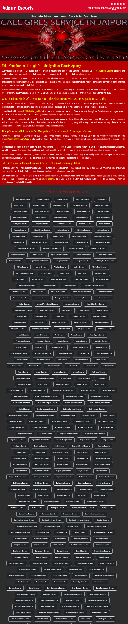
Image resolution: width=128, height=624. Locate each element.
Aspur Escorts (41, 372)
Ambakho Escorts (40, 298)
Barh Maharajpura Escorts (97, 600)
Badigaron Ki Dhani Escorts (18, 415)
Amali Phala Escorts (58, 279)
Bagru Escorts (82, 452)
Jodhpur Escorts (59, 205)
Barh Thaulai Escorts (99, 613)
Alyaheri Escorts (101, 273)
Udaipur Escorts (103, 211)
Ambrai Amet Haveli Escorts (47, 304)
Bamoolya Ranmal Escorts (20, 532)
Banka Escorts (58, 545)
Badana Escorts (109, 390)
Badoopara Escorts (36, 421)
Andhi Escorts (24, 335)
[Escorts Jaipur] (20, 8)
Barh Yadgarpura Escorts (20, 619)
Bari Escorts (85, 619)
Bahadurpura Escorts (41, 458)
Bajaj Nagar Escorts (63, 471)
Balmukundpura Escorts (95, 502)
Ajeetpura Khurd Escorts (52, 248)
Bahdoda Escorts (63, 458)
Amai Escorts (19, 279)
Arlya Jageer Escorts (104, 353)
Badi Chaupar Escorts (97, 409)
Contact (94, 16)
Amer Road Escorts (47, 310)
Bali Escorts (82, 495)
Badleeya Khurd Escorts (45, 415)
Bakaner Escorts (85, 477)
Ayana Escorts (82, 384)
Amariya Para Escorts (27, 286)
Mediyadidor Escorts (104, 70)
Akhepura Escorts (82, 261)
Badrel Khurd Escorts (82, 421)
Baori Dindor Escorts (16, 563)
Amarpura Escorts (49, 286)
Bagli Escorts (59, 446)
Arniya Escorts (22, 360)
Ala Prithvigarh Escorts (24, 273)
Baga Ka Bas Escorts (85, 427)
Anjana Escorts (76, 335)
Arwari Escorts (101, 360)
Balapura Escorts (86, 489)
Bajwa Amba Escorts (64, 477)
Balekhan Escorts (63, 495)
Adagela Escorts (20, 230)
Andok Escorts (41, 335)
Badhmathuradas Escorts (72, 409)
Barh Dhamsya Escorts (24, 600)
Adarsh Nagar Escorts (42, 230)
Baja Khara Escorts (42, 471)
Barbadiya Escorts (80, 582)
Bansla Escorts (62, 551)
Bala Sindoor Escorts (64, 489)
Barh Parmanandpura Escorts (97, 606)
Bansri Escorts (81, 551)
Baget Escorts (108, 440)
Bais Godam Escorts (102, 464)
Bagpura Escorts (104, 446)
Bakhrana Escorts (41, 483)
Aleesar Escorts (46, 273)
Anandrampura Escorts (40, 329)
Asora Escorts (23, 372)
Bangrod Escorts (102, 539)
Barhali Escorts (42, 619)
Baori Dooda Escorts (39, 563)
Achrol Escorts (104, 224)
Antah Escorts (63, 341)
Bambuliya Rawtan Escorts (27, 526)
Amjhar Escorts (102, 310)
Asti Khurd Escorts (23, 378)
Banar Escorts (61, 532)
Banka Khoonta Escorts (79, 545)
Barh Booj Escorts (49, 594)
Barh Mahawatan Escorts (24, 606)
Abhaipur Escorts (60, 218)
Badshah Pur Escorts (17, 427)
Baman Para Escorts (26, 514)
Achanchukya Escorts (63, 224)
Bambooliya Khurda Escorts (79, 520)
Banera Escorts (21, 539)
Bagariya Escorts (107, 427)
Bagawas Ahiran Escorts (69, 434)
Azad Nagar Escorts (15, 390)
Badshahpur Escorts (39, 427)
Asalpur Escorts (15, 366)
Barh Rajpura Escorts (24, 613)
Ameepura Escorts (72, 304)
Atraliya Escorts (84, 378)
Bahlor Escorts (82, 458)
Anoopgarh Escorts (23, 341)
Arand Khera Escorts (80, 347)
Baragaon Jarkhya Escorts (104, 576)
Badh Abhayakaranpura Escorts (46, 397)
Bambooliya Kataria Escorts (24, 520)
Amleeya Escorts (40, 316)
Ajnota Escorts (38, 255)
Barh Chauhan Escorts (98, 594)
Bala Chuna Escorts (17, 489)
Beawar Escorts (62, 199)
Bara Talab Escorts (60, 576)
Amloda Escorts (20, 323)
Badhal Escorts (24, 409)
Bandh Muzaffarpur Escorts (103, 532)
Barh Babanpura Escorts (56, 588)
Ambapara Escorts (61, 298)
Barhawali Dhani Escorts (64, 619)
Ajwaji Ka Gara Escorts (59, 255)
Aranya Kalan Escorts (19, 353)
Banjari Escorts (39, 545)
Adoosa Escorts (103, 230)
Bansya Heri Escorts (83, 557)
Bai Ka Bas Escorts (20, 464)
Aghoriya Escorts (38, 236)
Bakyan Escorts (104, 483)
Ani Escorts (59, 335)
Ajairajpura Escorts (103, 242)
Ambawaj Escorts (82, 298)
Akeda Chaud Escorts (83, 255)
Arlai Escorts (84, 353)
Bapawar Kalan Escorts (27, 569)
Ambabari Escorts (105, 292)
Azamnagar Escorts (38, 390)
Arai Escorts (39, 347)
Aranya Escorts (101, 347)
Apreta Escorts (21, 347)
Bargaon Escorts (15, 588)
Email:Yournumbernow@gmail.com (106, 8)
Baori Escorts (104, 557)
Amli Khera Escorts (79, 316)
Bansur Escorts (42, 557)
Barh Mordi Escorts (48, 606)
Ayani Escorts (100, 384)
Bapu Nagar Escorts (16, 576)
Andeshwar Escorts (105, 329)
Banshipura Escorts (42, 551)
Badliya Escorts (108, 415)
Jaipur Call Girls (44, 16)
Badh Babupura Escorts (74, 397)
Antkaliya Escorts (101, 341)
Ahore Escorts (19, 242)
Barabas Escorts (81, 576)
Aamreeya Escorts (20, 218)
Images (63, 16)
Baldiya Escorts (43, 495)
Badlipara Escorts (88, 415)
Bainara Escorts (82, 464)
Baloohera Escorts (16, 508)
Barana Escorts (60, 582)
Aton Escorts (66, 378)
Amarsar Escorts (69, 286)
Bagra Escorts (22, 452)
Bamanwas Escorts (49, 514)
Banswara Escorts (61, 557)
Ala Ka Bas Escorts (99, 267)
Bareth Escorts (99, 582)
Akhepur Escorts (62, 261)
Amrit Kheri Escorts (59, 323)
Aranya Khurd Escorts (43, 353)
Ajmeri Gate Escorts (98, 248)
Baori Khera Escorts (61, 563)
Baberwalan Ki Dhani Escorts (63, 390)
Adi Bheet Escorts (83, 230)
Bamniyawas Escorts (52, 526)
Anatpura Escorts (84, 329)
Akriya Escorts (79, 267)
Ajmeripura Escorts (18, 255)
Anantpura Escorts (63, 329)
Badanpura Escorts (21, 397)
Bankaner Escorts (102, 545)
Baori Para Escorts (107, 563)
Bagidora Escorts (40, 446)
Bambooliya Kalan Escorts (94, 514)
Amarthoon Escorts (18, 292)
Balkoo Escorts (99, 495)
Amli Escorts (59, 316)
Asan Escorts (34, 366)
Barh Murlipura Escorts (70, 606)
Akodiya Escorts (60, 267)
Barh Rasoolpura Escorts (75, 613)
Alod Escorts (82, 273)
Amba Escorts (38, 292)
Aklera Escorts (22, 267)
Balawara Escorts (106, 489)
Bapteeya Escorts (75, 569)
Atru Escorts (102, 378)
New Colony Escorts (42, 211)
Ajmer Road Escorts (76, 248)
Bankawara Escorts (20, 551)
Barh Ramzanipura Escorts (49, 613)
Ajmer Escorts (19, 205)
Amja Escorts (85, 310)
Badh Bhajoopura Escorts (100, 397)
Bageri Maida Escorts (87, 440)
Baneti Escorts (60, 539)
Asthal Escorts (78, 372)
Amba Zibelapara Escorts (82, 292)
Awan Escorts (43, 384)
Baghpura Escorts (20, 446)
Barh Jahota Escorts (73, 600)
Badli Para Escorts (68, 415)
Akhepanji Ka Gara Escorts (38, 261)
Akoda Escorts (41, 267)
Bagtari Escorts (100, 452)
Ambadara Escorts (20, 298)
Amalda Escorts (38, 279)
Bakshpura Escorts (63, 483)
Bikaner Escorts (43, 199)
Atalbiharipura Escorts (46, 378)
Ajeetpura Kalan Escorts (26, 248)
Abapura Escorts (40, 218)
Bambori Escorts (103, 520)
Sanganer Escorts (83, 211)
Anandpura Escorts (102, 323)
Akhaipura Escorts (105, 255)
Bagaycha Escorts (16, 440)
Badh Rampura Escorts (73, 403)
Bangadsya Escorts (81, 539)
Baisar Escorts (21, 471)
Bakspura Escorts (84, 483)
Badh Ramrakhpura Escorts (100, 403)
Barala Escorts (23, 582)
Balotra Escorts (36, 508)
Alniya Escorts (65, 273)
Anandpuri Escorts (17, 329)
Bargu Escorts (34, 588)
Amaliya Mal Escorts (81, 279)
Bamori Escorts (43, 532)
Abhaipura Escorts (81, 218)
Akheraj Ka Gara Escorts (105, 261)
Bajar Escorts (83, 471)
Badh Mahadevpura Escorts (48, 403)
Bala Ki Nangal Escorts (40, 489)
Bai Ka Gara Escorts (42, 464)
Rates (86, 16)
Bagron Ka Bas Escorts (60, 452)
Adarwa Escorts (63, 230)
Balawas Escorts (24, 495)
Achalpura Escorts (41, 224)
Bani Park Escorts (82, 199)
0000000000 (118, 4)
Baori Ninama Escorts (85, 563)
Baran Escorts (41, 582)
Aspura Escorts (60, 372)
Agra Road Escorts (79, 236)
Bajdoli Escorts (101, 471)
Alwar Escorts (102, 199)
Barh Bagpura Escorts (80, 588)
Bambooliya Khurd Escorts (51, 520)
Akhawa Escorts (15, 261)
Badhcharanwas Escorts (46, 409)
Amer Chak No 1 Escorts (95, 304)
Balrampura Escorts (57, 508)
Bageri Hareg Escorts (64, 440)
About (56, 16)
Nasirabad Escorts (20, 211)
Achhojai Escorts (85, 224)
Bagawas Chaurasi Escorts (95, 434)
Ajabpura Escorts (82, 242)
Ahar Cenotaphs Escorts (102, 236)
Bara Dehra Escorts (39, 576)
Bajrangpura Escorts (41, 477)
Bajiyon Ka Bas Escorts (17, 477)
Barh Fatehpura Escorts (49, 600)
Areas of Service (75, 16)
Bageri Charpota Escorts (40, 440)
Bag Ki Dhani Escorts (62, 427)
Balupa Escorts (107, 508)
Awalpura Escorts (24, 384)
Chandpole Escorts (23, 199)
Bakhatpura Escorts (20, 483)
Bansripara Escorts (21, 557)
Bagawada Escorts (25, 434)
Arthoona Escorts (81, 360)
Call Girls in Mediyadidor (31, 111)
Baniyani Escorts (20, 545)
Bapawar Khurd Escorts (52, 569)
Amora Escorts (39, 323)
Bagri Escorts (40, 452)
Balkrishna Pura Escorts (27, 502)
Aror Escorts (63, 360)
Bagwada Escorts (20, 458)
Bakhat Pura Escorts (106, 477)
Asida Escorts (73, 366)
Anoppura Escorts (44, 341)
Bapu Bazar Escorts (97, 569)
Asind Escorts (90, 366)
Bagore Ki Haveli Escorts (81, 446)
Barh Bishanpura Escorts (26, 594)
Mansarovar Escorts (102, 205)
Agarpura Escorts (18, 236)
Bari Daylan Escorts (105, 619)
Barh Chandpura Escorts (73, 594)
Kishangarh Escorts (80, 205)
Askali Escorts (108, 366)
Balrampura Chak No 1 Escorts (83, 508)
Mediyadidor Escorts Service (19, 139)
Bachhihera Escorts (88, 390)
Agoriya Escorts (58, 236)
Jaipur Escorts (48, 179)
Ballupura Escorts (72, 502)
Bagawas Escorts (46, 434)
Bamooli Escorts (73, 526)
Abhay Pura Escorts (103, 218)
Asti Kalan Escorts (98, 372)
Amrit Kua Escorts (80, 323)
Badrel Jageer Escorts (59, 421)
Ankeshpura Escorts (97, 335)
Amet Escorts (67, 310)
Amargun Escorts (102, 279)
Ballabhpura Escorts (51, 502)
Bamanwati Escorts (70, 514)
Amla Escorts (22, 316)
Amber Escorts (24, 304)
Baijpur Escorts (62, 464)
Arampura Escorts (58, 347)
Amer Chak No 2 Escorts (23, 310)
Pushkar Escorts (63, 211)
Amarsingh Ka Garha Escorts (94, 286)
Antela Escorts (81, 341)
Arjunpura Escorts (65, 353)
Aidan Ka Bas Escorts (40, 242)
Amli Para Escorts (99, 316)
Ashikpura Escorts (53, 366)
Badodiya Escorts (15, 421)
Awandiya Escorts (62, 384)
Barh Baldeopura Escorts (105, 588)
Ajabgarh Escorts (61, 242)
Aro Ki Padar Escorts (42, 360)
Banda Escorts (80, 532)
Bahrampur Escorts (103, 458)
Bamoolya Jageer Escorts (96, 526)
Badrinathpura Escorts (106, 421)
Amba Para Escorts (58, 292)
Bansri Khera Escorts (102, 551)
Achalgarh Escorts (20, 224)
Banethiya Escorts (41, 539)
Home (34, 16)
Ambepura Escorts (103, 298)
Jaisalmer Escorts (38, 205)
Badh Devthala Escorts (21, 403)
